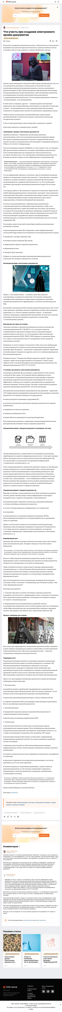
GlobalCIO (14, 793)
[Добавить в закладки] (4, 816)
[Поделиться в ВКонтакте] (11, 816)
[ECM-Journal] (10, 986)
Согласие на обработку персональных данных (31, 996)
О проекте (30, 986)
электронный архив (25, 812)
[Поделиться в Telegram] (14, 816)
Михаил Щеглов (10, 874)
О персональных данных (32, 989)
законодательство (39, 812)
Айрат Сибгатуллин (11, 851)
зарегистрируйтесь (40, 920)
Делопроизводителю (11, 38)
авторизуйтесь (28, 920)
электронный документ (11, 812)
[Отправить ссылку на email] (18, 816)
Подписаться (44, 15)
